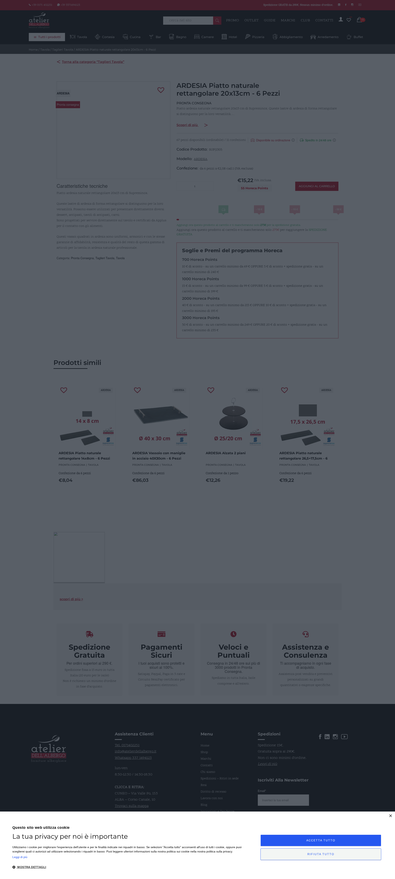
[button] (132, 867)
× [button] (390, 815)
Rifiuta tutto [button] (320, 854)
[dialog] (197, 845)
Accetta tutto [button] (320, 840)
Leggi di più (19, 857)
